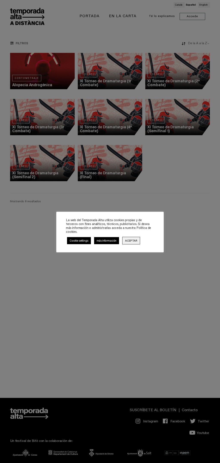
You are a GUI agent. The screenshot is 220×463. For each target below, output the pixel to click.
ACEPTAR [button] (131, 240)
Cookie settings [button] (79, 240)
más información (107, 240)
